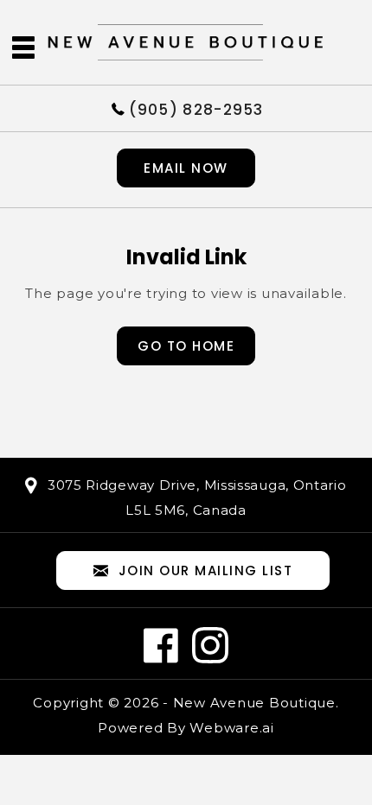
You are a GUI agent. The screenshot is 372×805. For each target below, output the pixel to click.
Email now (186, 168)
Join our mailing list (206, 570)
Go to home (186, 346)
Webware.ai (231, 727)
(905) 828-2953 (196, 108)
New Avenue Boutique (254, 702)
